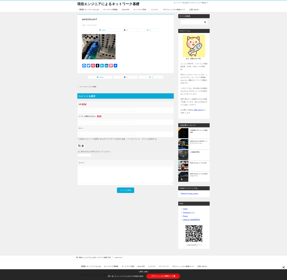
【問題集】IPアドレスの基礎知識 (198, 131)
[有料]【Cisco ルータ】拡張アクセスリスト (199, 175)
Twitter (185, 209)
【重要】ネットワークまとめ (88, 9)
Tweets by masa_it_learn (189, 193)
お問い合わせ (194, 9)
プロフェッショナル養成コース (174, 9)
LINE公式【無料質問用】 (191, 220)
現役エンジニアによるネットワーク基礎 (108, 4)
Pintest (185, 216)
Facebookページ (189, 212)
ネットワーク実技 (140, 9)
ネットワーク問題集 (110, 9)
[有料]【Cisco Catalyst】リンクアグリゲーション (199, 142)
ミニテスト (154, 9)
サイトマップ (164, 266)
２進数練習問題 (194, 152)
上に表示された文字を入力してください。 (94, 152)
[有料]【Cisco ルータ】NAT (198, 163)
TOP (95, 257)
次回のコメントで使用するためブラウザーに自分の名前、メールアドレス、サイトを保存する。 (118, 139)
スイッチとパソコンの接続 (88, 86)
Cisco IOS (125, 9)
